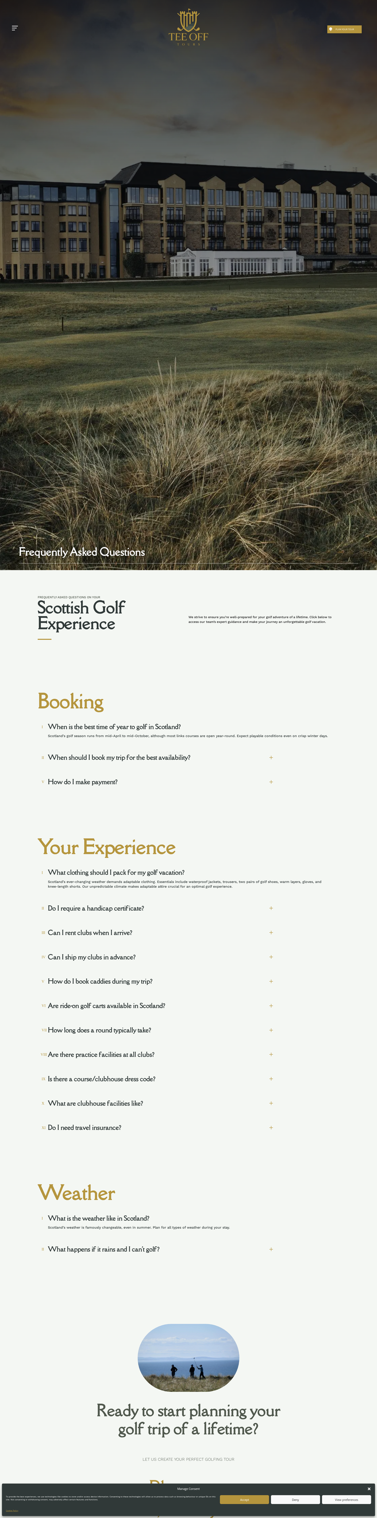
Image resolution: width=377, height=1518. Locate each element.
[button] (369, 1489)
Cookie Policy (12, 1510)
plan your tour (345, 29)
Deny (295, 1500)
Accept (244, 1500)
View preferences (346, 1500)
